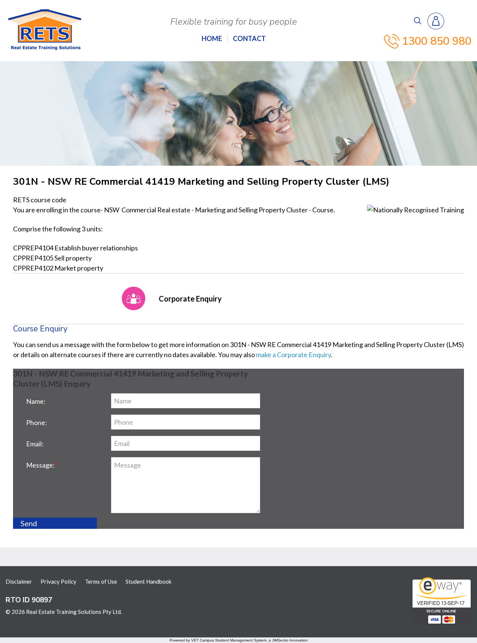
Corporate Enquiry (190, 298)
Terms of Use (101, 581)
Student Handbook (148, 581)
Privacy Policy (58, 581)
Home (212, 38)
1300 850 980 (436, 41)
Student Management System (240, 640)
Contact (249, 38)
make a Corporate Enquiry (293, 354)
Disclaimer (19, 581)
